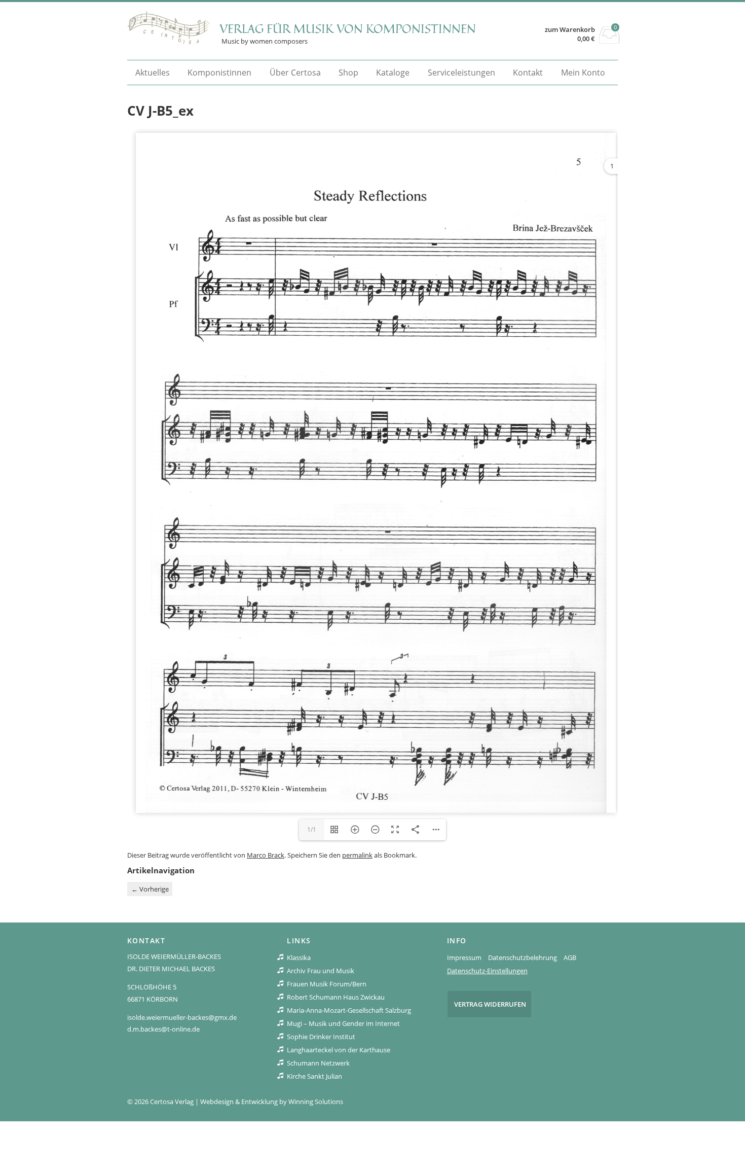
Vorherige (150, 889)
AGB (570, 957)
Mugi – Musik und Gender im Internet (343, 1023)
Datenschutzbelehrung (522, 957)
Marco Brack (265, 855)
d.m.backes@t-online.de (163, 1029)
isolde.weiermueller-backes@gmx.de (182, 1017)
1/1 (311, 829)
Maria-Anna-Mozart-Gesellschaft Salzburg (349, 1010)
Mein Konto (583, 72)
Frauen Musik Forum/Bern (326, 983)
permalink (357, 855)
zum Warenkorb (570, 29)
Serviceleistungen (461, 72)
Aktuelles (152, 72)
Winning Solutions (315, 1101)
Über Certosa (295, 72)
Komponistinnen (219, 72)
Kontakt (528, 72)
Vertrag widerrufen (490, 1004)
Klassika (299, 957)
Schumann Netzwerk (318, 1063)
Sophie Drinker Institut (321, 1036)
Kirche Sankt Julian (314, 1076)
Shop (348, 72)
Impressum (464, 957)
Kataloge (392, 72)
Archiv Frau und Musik (320, 970)
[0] (609, 40)
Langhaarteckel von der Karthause (338, 1049)
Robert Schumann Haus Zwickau (336, 997)
